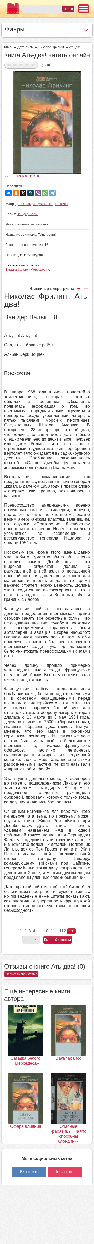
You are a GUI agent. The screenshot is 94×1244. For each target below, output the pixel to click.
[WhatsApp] (45, 193)
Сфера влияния (25, 1126)
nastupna (71, 931)
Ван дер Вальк (27, 214)
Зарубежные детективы (50, 204)
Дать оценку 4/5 (27, 65)
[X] (23, 193)
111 (54, 931)
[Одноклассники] (16, 193)
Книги (8, 47)
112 (62, 931)
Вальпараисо (68, 1058)
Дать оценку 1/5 (9, 65)
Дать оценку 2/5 (15, 65)
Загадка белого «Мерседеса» (27, 269)
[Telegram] (52, 193)
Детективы (25, 47)
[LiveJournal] (30, 193)
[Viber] (38, 193)
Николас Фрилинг (51, 47)
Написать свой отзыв (21, 974)
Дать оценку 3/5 (21, 65)
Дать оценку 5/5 (33, 65)
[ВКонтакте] (8, 193)
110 (45, 931)
